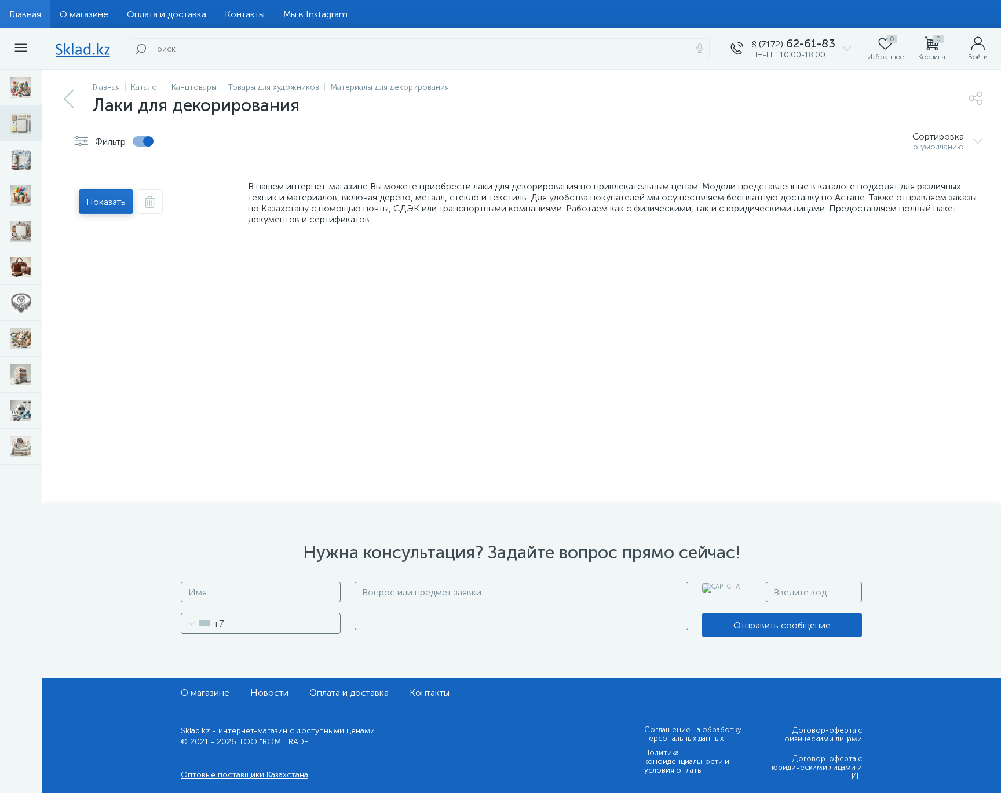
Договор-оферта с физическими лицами (823, 734)
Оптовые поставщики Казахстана (244, 775)
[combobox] (202, 623)
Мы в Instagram (315, 14)
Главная (25, 14)
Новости (269, 692)
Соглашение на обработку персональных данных (692, 734)
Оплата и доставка (166, 14)
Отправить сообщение (782, 625)
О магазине (84, 14)
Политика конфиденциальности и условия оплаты (686, 761)
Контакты (245, 14)
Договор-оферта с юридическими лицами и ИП (817, 767)
